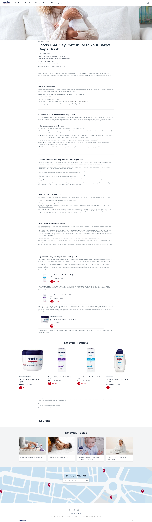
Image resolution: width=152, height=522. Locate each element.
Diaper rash (41, 89)
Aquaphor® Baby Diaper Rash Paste (70, 212)
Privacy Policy (61, 516)
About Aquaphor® (58, 3)
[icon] (87, 480)
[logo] (6, 2)
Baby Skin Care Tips (43, 41)
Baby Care (29, 3)
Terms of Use (52, 516)
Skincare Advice (42, 3)
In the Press (100, 516)
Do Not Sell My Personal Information (84, 516)
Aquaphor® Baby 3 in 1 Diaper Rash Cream (95, 209)
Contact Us (70, 516)
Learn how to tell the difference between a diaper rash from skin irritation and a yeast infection (75, 136)
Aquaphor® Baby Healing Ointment (70, 244)
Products (18, 3)
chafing (81, 140)
